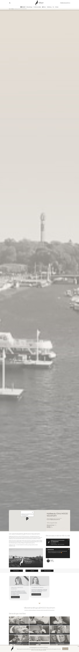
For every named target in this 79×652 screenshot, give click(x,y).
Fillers (19, 624)
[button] (10, 3)
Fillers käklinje (60, 633)
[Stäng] (32, 512)
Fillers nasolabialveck (59, 643)
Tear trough (39, 633)
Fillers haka (39, 624)
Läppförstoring (19, 633)
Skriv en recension (61, 544)
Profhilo (39, 643)
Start (10, 8)
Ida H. (51, 560)
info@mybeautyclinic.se (55, 519)
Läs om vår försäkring (36, 594)
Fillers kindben (60, 624)
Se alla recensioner (54, 544)
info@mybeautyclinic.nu (65, 2)
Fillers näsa (19, 643)
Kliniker (12, 8)
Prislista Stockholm (15, 597)
